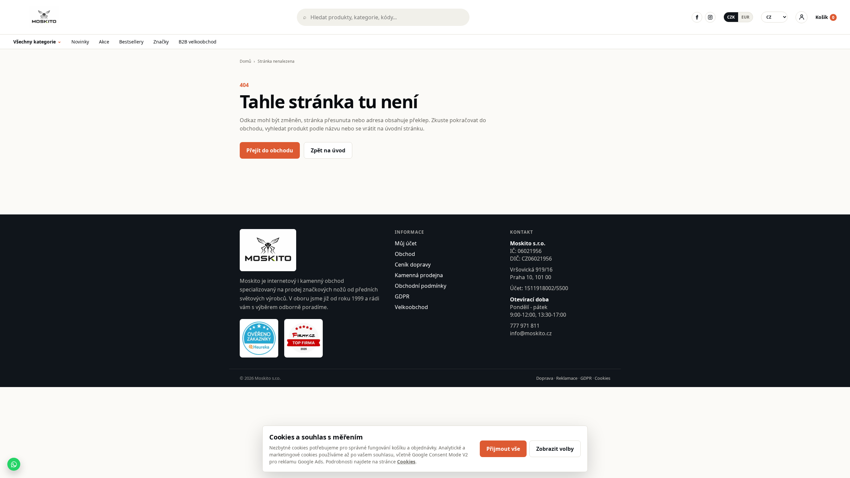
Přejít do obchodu (269, 150)
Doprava (544, 378)
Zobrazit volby (555, 448)
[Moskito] (150, 17)
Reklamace (566, 378)
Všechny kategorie (37, 42)
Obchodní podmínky (420, 285)
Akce (104, 42)
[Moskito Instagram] (710, 17)
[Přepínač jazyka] (774, 17)
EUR (745, 17)
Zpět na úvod (328, 150)
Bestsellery (131, 42)
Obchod (405, 254)
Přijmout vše (503, 448)
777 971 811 (525, 325)
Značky (161, 42)
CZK (731, 17)
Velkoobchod (411, 307)
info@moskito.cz (531, 333)
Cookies (602, 378)
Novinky (80, 42)
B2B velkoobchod (197, 42)
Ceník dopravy (413, 264)
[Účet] (802, 17)
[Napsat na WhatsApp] (13, 464)
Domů (245, 61)
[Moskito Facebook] (697, 17)
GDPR (402, 296)
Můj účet (406, 243)
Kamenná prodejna (419, 275)
